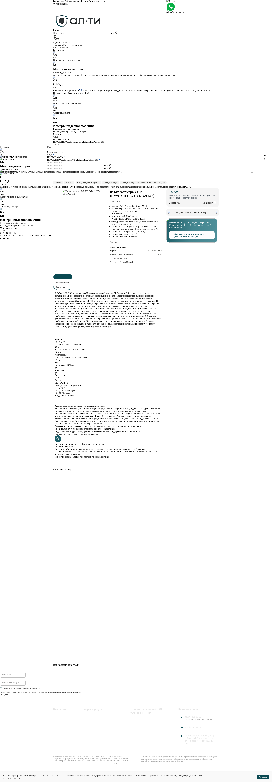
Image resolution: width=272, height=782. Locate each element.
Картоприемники (70, 90)
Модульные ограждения (93, 90)
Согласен (263, 777)
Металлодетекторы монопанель (122, 75)
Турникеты (131, 90)
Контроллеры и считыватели (151, 90)
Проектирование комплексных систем (96, 727)
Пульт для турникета (175, 90)
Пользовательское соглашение (144, 722)
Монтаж (84, 1)
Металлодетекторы (62, 134)
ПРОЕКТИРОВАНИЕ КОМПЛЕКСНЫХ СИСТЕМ (78, 142)
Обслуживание (72, 1)
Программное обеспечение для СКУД (71, 93)
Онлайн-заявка (60, 4)
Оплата (56, 722)
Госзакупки (58, 1)
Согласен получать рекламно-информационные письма (21, 688)
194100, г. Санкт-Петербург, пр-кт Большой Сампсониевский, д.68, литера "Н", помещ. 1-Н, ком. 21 (200, 739)
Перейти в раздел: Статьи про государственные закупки (82, 457)
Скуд (55, 137)
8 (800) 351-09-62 (193, 717)
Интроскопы (87, 722)
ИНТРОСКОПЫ (61, 139)
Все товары (58, 50)
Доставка (57, 730)
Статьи (91, 1)
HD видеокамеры (61, 131)
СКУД (84, 719)
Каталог (57, 30)
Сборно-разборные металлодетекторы (157, 75)
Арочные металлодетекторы (66, 75)
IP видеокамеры (78, 131)
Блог (55, 733)
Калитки (57, 90)
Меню (50, 147)
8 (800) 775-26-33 (61, 42)
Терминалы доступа (115, 90)
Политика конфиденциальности (144, 719)
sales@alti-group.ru (175, 12)
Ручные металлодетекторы (94, 75)
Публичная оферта (138, 726)
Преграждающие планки (198, 90)
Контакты (100, 1)
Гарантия (57, 726)
